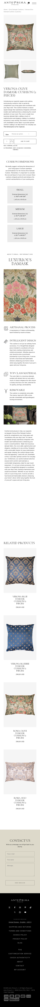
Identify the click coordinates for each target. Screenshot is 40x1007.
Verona (15, 150)
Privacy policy (20, 939)
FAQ (20, 950)
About (20, 962)
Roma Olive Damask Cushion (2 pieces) (20, 734)
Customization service (19, 954)
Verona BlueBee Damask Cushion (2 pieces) (20, 667)
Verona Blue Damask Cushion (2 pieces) (20, 600)
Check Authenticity (20, 958)
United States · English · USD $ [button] (20, 922)
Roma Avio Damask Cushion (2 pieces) (20, 801)
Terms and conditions (20, 931)
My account (20, 970)
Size (7, 135)
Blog (20, 943)
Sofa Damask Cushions (22, 148)
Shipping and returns (20, 927)
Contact (20, 966)
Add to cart (25, 141)
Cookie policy (20, 935)
